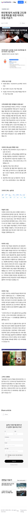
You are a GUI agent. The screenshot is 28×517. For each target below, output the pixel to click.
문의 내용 (6, 448)
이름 (15, 431)
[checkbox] (6, 455)
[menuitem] (22, 23)
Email (6, 442)
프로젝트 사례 (5, 9)
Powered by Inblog (23, 510)
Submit (14, 461)
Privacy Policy (14, 464)
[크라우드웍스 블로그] (6, 2)
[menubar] (22, 23)
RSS (18, 511)
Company (7, 437)
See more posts (21, 480)
